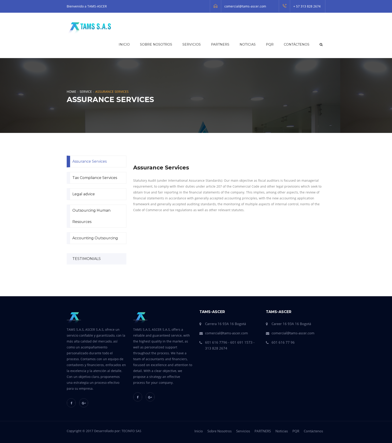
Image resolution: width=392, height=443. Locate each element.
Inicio (124, 44)
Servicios (191, 44)
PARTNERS (220, 44)
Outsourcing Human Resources (91, 216)
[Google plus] (83, 402)
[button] (320, 44)
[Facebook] (71, 402)
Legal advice (83, 194)
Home (71, 91)
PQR (270, 44)
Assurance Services (89, 161)
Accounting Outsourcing (95, 238)
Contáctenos (296, 44)
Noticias (248, 44)
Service (86, 91)
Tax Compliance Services (94, 178)
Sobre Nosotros (156, 44)
